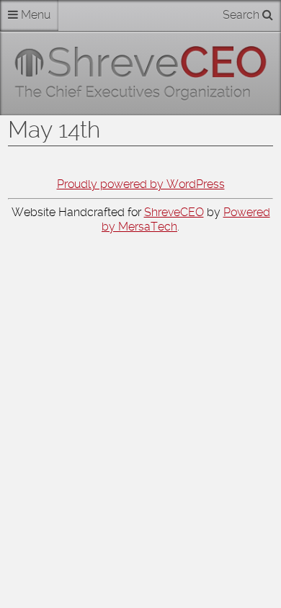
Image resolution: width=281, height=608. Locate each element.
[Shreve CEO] (140, 73)
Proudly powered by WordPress (141, 184)
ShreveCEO (174, 212)
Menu (34, 15)
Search (242, 15)
